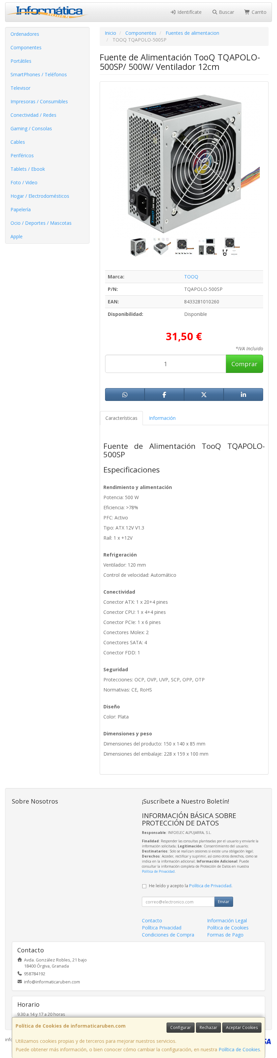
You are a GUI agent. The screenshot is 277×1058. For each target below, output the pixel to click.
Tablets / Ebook (27, 169)
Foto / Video (23, 182)
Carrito (258, 12)
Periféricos (22, 155)
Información (162, 418)
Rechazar (208, 1027)
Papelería (20, 209)
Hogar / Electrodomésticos (39, 196)
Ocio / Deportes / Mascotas (41, 223)
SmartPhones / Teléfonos (38, 74)
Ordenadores (24, 34)
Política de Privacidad (158, 871)
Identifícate (189, 12)
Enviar (223, 901)
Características (121, 418)
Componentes (26, 47)
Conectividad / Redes (33, 115)
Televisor (20, 88)
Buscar (226, 12)
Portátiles (20, 61)
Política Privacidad (161, 927)
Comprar (244, 364)
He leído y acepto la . (190, 886)
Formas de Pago (225, 934)
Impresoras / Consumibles (39, 101)
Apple (16, 236)
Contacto (152, 920)
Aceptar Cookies (242, 1027)
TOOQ (191, 276)
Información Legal (227, 920)
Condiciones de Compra (168, 934)
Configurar (180, 1027)
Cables (17, 142)
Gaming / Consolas (31, 128)
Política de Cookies (239, 1049)
